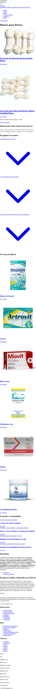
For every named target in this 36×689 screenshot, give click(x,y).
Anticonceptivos (7, 610)
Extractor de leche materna (10, 626)
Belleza (5, 7)
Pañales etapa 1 (7, 630)
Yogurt (5, 644)
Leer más (2, 526)
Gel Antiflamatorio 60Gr (8, 509)
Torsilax (3, 467)
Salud (1, 7)
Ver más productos (5, 122)
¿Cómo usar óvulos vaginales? (10, 523)
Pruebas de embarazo (9, 613)
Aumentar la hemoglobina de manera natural (15, 547)
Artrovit (3, 338)
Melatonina (6, 616)
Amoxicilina (6, 619)
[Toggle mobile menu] (0, 4)
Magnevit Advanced (7, 296)
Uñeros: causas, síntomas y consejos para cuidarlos (17, 531)
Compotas (6, 641)
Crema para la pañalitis (9, 627)
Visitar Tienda (3, 20)
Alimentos (23, 7)
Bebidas (5, 649)
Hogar (28, 7)
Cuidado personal (16, 7)
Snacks (5, 651)
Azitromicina (6, 618)
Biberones (6, 629)
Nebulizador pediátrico (9, 633)
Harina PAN (6, 643)
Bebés (9, 7)
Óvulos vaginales (7, 612)
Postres (5, 648)
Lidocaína (6, 615)
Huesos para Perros (9, 574)
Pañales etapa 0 (7, 635)
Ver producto (3, 64)
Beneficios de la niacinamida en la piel (13, 539)
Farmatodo (6, 572)
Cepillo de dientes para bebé (10, 632)
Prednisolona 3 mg (6, 424)
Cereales (5, 646)
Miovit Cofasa (5, 381)
